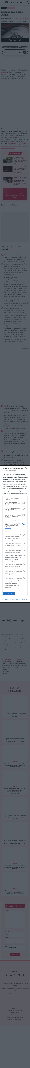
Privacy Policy (24, 599)
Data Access (15, 599)
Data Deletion (5, 599)
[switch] (23, 503)
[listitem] (15, 499)
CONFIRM (9, 593)
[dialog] (15, 534)
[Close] (26, 468)
